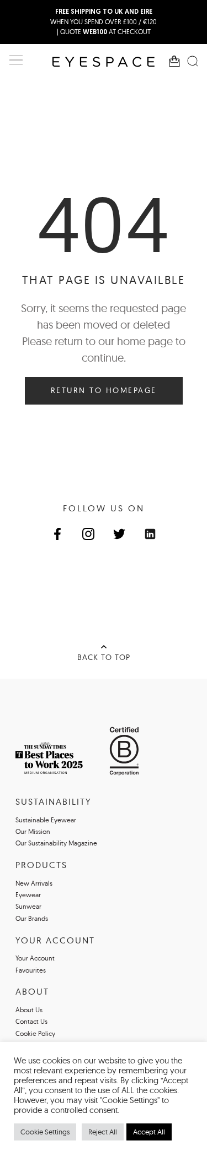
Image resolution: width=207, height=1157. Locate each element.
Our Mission (32, 831)
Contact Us (31, 1021)
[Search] (192, 61)
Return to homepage (104, 390)
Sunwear (28, 906)
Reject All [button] (102, 1131)
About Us (29, 1010)
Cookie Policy (35, 1033)
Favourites (30, 970)
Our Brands (31, 918)
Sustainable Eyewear (45, 820)
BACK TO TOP (103, 657)
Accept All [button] (149, 1131)
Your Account (35, 958)
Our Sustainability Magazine (56, 843)
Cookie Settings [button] (45, 1131)
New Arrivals (33, 883)
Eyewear (28, 895)
